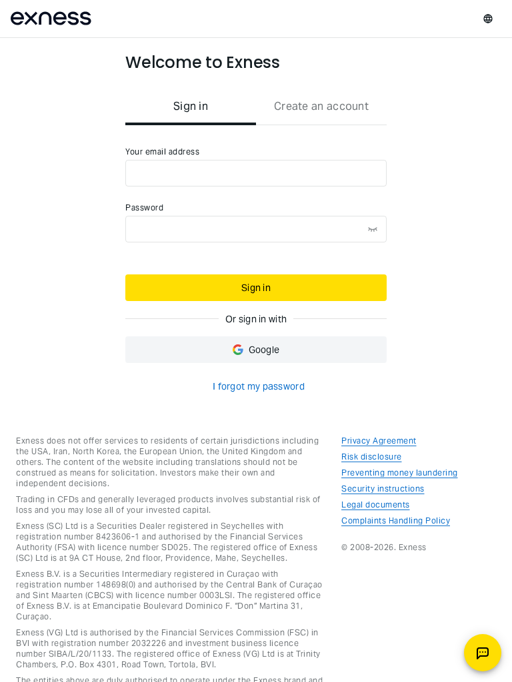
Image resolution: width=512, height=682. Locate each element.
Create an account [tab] (321, 106)
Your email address (162, 152)
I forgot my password (259, 386)
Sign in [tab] (190, 106)
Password (144, 207)
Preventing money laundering (399, 473)
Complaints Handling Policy (395, 520)
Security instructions (383, 489)
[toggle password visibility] (372, 229)
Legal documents (375, 505)
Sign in (256, 288)
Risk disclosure (371, 457)
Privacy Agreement (379, 441)
